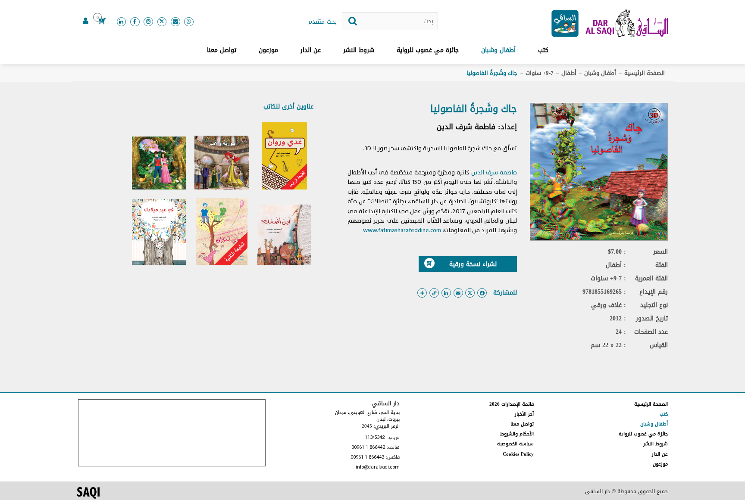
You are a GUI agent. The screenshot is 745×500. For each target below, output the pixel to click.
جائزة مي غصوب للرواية (428, 50)
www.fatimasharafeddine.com (402, 230)
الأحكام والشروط (517, 433)
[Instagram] (148, 22)
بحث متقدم (322, 22)
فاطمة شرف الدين (466, 127)
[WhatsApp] (189, 22)
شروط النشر (358, 50)
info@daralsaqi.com (378, 467)
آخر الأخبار (524, 414)
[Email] (175, 22)
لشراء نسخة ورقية (473, 264)
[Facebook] (135, 22)
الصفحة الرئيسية (644, 73)
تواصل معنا (221, 50)
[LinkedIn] (121, 22)
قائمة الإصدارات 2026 (511, 404)
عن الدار (311, 50)
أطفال (568, 73)
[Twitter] (162, 22)
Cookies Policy (518, 454)
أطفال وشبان (498, 50)
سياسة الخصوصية (515, 443)
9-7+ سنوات (540, 73)
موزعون (268, 50)
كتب (543, 50)
